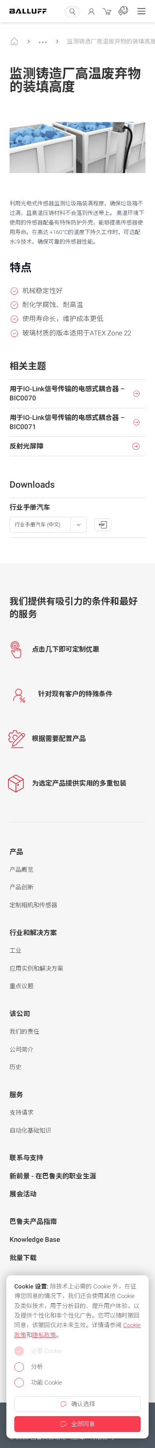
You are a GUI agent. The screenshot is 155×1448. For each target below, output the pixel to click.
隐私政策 (44, 1335)
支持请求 (21, 1112)
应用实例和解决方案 (36, 968)
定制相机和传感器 (33, 905)
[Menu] (141, 11)
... (43, 39)
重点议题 (21, 986)
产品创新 (21, 887)
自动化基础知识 (30, 1130)
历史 (15, 1067)
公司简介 (21, 1049)
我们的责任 (24, 1031)
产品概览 (21, 869)
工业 (15, 950)
